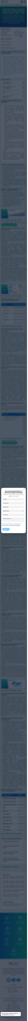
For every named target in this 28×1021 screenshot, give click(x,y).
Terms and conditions (15, 525)
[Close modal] (24, 489)
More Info (12, 1014)
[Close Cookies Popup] (19, 1014)
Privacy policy (5, 525)
